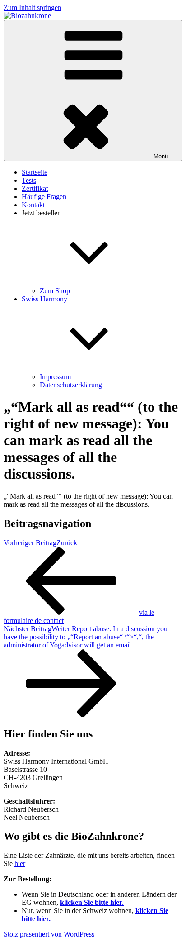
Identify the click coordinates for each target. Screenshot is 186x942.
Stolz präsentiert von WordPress (49, 934)
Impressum (55, 377)
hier (19, 863)
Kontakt (33, 205)
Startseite (34, 172)
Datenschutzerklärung (71, 385)
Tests (29, 180)
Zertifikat (35, 188)
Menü (160, 156)
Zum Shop (55, 291)
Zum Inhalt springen (32, 7)
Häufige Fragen (44, 196)
